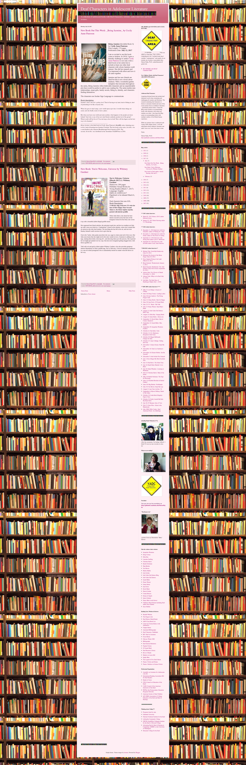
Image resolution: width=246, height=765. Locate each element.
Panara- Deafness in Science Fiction (152, 664)
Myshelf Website (147, 614)
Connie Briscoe (147, 593)
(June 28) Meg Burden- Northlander (153, 384)
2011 (144, 193)
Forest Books (146, 637)
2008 (144, 201)
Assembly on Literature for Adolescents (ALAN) (154, 673)
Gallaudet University (148, 714)
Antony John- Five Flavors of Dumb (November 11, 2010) (153, 273)
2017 (144, 158)
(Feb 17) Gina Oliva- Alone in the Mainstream (152, 406)
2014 (144, 185)
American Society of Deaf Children (152, 694)
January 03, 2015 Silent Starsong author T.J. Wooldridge (154, 221)
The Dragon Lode (148, 617)
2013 (144, 187)
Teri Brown (146, 568)
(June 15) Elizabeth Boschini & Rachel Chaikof (153, 381)
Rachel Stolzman (147, 564)
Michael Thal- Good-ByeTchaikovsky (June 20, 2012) (153, 252)
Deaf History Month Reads (150, 619)
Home (108, 291)
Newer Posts (84, 291)
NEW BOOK (89, 163)
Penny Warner (147, 582)
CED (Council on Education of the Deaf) (152, 683)
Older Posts (132, 291)
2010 (144, 195)
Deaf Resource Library (149, 650)
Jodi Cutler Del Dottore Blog (151, 575)
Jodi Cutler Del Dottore (149, 577)
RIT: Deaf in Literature (149, 634)
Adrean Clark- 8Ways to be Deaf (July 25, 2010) (153, 277)
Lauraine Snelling (148, 559)
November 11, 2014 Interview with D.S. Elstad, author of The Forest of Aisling (154, 234)
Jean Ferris (146, 587)
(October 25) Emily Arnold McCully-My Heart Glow (153, 400)
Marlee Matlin (147, 571)
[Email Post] (113, 161)
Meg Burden (146, 566)
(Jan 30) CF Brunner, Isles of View (152, 403)
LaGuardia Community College (151, 719)
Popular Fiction (147, 646)
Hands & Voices (147, 680)
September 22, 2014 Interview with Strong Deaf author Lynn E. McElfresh (153, 238)
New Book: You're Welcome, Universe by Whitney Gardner (153, 168)
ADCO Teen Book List (149, 621)
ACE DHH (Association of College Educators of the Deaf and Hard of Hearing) (152, 697)
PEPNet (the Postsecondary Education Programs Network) (153, 691)
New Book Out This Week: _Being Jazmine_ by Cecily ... (154, 164)
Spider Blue (146, 657)
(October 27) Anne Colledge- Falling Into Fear (153, 341)
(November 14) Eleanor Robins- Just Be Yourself (154, 353)
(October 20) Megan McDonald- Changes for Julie (152, 337)
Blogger (138, 752)
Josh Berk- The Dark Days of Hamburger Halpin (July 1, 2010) (152, 281)
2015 (144, 182)
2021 (144, 150)
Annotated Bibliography (149, 630)
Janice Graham (147, 598)
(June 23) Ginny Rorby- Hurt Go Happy (154, 300)
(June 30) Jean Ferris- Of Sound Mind (153, 302)
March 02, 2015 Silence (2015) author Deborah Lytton (153, 217)
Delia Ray (145, 557)
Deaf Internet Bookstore (149, 643)
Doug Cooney (146, 555)
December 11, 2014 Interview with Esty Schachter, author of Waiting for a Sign (154, 231)
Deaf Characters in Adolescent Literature (114, 8)
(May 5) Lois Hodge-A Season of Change (152, 290)
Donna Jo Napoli (147, 596)
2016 (144, 180)
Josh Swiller (146, 573)
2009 (144, 198)
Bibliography (146, 641)
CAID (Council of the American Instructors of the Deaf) (152, 687)
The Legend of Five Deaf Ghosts (152, 659)
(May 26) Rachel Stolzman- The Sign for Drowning (153, 377)
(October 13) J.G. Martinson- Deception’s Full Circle (151, 334)
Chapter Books (147, 627)
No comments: (107, 161)
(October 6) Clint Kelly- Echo (151, 331)
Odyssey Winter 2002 (149, 639)
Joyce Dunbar (146, 607)
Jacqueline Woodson (148, 552)
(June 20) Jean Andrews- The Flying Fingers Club (153, 296)
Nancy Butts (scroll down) (150, 600)
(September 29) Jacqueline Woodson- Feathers (153, 327)
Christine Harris (147, 561)
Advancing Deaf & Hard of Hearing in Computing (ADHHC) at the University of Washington (154, 726)
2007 (144, 203)
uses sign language (106, 163)
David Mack (146, 589)
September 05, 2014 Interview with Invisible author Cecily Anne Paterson (153, 242)
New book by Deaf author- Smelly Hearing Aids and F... (154, 172)
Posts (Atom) (91, 294)
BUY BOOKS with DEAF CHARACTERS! (150, 69)
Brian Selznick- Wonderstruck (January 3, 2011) (153, 264)
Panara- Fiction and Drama (150, 662)
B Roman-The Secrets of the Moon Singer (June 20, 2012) (152, 256)
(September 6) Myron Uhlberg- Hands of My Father (153, 392)
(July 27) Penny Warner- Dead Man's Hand (153, 307)
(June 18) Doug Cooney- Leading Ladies (154, 294)
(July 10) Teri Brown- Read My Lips (153, 387)
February (147, 176)
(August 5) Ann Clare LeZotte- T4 (152, 389)
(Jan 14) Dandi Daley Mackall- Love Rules (153, 365)
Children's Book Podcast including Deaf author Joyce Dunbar (154, 603)
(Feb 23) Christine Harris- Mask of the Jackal (153, 373)
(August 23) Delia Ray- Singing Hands (153, 314)
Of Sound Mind (147, 648)
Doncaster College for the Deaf (151, 731)
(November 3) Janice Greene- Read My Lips (153, 345)
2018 (144, 156)
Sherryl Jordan (147, 591)
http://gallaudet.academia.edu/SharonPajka (152, 138)
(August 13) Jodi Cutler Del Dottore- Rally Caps (153, 311)
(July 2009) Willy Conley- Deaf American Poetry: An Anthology (152, 410)
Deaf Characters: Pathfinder (150, 632)
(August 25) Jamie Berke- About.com (153, 317)
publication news (97, 163)
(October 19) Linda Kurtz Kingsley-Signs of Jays (153, 396)
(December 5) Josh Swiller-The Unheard (154, 356)
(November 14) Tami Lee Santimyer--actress (153, 349)
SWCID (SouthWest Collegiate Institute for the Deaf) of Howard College (154, 722)
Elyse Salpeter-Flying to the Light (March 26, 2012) (152, 260)
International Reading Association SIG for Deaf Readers (153, 677)
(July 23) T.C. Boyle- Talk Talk (151, 304)
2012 (144, 190)
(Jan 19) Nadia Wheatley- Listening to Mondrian (153, 369)
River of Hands (147, 653)
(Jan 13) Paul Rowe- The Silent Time (153, 363)
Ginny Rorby (146, 584)
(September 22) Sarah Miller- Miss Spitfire (152, 323)
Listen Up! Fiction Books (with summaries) (151, 624)
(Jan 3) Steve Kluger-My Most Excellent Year (154, 359)
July (146, 161)
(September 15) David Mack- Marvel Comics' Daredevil (153, 320)
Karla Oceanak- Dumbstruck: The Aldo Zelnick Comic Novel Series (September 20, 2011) (154, 268)
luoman (126, 752)
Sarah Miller (146, 580)
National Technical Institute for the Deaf (154, 717)
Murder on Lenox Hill (149, 655)
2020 (144, 153)
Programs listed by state (149, 712)
